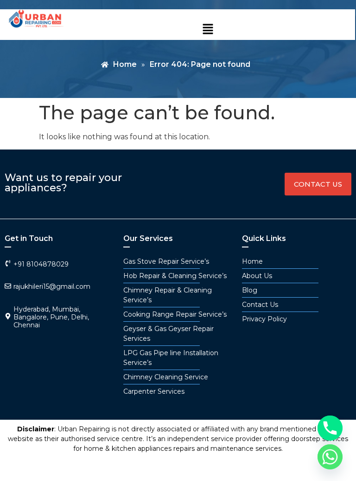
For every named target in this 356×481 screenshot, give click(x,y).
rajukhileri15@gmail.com (51, 286)
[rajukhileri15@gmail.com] (8, 286)
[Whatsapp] (330, 456)
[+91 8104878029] (8, 263)
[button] (208, 30)
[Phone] (330, 428)
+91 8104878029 (41, 264)
